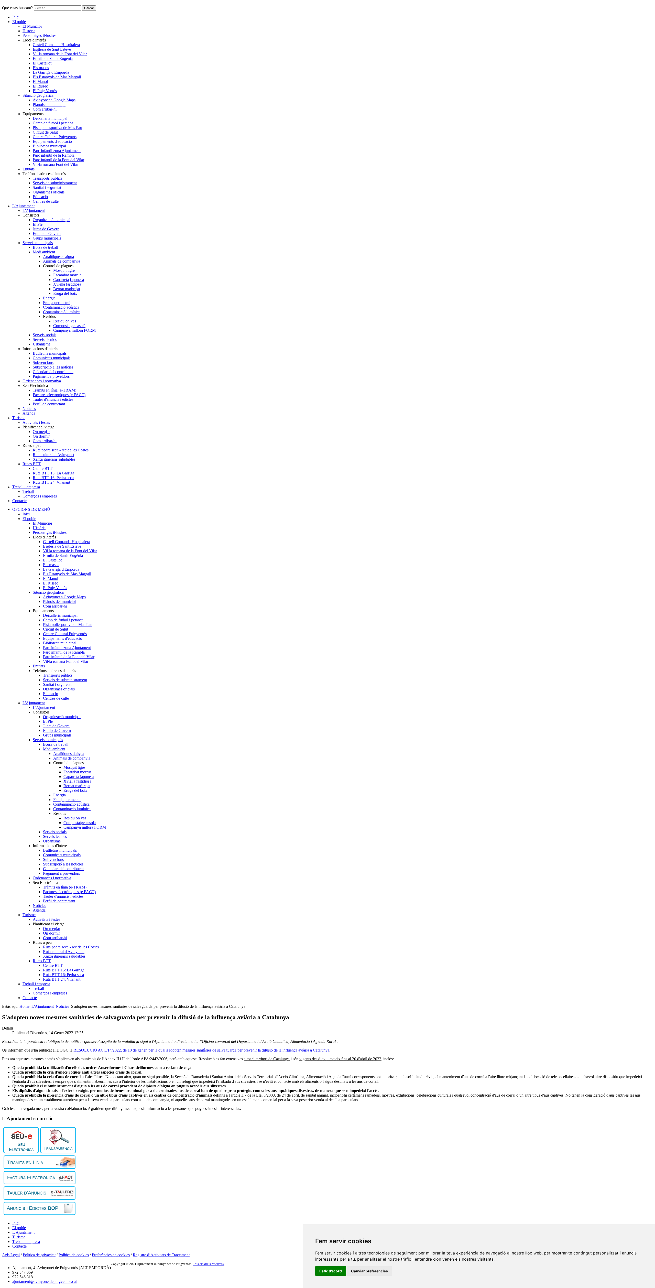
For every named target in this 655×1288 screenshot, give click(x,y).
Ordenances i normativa (42, 381)
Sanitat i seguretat (47, 187)
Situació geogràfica (38, 95)
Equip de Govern (47, 233)
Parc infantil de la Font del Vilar (58, 160)
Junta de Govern (46, 229)
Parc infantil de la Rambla (53, 155)
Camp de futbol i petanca (53, 123)
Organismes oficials (48, 192)
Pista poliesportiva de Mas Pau (57, 127)
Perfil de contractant (49, 404)
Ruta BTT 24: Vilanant (51, 482)
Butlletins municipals (50, 353)
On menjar (41, 431)
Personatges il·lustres (39, 35)
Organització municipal (51, 220)
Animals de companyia (61, 261)
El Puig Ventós (45, 91)
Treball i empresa (26, 487)
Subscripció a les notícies (53, 367)
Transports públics (47, 178)
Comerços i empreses (40, 496)
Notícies (29, 408)
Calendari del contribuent (53, 372)
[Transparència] (58, 1152)
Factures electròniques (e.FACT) (59, 395)
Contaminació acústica (61, 307)
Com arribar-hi (45, 109)
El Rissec (40, 86)
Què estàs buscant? (17, 8)
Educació (40, 196)
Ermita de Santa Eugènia (53, 58)
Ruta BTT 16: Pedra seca (53, 477)
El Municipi (32, 26)
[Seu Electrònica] (21, 1152)
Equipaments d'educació (52, 141)
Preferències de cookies (111, 1255)
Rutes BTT (32, 464)
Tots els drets (202, 1264)
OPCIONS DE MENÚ (31, 509)
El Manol (40, 81)
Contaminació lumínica (61, 312)
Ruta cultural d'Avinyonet (53, 454)
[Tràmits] (39, 1167)
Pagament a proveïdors (51, 376)
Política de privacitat (39, 1255)
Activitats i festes (36, 422)
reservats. (218, 1264)
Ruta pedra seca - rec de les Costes (61, 450)
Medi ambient (44, 252)
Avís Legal (11, 1255)
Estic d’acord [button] (330, 1271)
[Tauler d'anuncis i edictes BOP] (39, 1213)
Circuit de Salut (45, 132)
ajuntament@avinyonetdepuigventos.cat (44, 1281)
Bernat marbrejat (66, 289)
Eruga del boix (65, 293)
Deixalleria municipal (50, 118)
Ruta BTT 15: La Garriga (53, 473)
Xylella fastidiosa (67, 284)
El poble (19, 21)
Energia (49, 298)
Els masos (41, 68)
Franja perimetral (56, 302)
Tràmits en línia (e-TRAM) (54, 390)
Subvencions (43, 362)
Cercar (89, 8)
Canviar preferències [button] (369, 1271)
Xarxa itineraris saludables (54, 459)
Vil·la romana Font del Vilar (55, 164)
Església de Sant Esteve (52, 49)
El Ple (37, 224)
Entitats (29, 169)
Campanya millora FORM (74, 330)
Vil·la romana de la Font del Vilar (60, 54)
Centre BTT (42, 468)
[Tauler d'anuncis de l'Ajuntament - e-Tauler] (39, 1198)
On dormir (41, 436)
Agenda (29, 413)
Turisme (18, 418)
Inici (15, 17)
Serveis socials (44, 335)
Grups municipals (47, 238)
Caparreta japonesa (68, 279)
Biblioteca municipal (49, 146)
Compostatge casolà (69, 325)
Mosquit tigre (64, 270)
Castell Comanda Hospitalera (56, 44)
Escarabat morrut (67, 275)
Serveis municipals (38, 243)
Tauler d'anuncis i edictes (53, 399)
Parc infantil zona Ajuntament (57, 150)
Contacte (19, 501)
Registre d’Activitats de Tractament (161, 1255)
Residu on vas (64, 321)
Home (24, 1006)
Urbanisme (41, 344)
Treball (28, 491)
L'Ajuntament (23, 206)
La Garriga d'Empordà (51, 72)
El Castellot (42, 63)
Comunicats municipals (51, 358)
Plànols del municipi (49, 104)
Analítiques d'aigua (58, 256)
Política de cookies (74, 1255)
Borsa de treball (45, 247)
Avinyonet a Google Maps (54, 100)
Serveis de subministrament (55, 183)
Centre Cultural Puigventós (55, 137)
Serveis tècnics (45, 339)
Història (29, 31)
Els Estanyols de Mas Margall (57, 77)
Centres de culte (46, 201)
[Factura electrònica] (39, 1183)
